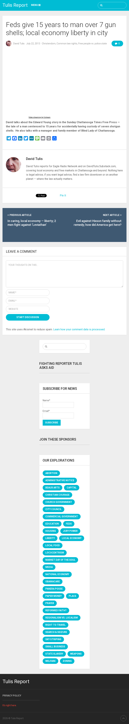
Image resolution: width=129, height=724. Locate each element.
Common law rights (67, 43)
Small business (55, 646)
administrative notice (59, 480)
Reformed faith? (56, 610)
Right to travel (55, 625)
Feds (69, 523)
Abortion (51, 473)
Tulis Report (15, 5)
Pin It (63, 195)
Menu (34, 5)
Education (52, 523)
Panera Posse (54, 588)
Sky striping (53, 639)
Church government (58, 502)
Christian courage (57, 494)
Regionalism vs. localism (61, 617)
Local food (52, 545)
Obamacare (52, 581)
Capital (72, 487)
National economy (57, 574)
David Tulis (19, 43)
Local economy (71, 538)
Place (72, 596)
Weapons (76, 653)
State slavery (54, 653)
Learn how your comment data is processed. (79, 329)
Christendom (49, 43)
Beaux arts (52, 487)
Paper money (53, 596)
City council (53, 509)
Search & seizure (56, 632)
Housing (50, 531)
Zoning (67, 661)
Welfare (50, 661)
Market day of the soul (60, 559)
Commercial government (61, 516)
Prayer (49, 603)
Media (49, 567)
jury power (70, 531)
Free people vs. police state (92, 43)
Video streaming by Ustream (39, 117)
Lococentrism (54, 552)
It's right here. (10, 705)
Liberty (50, 538)
